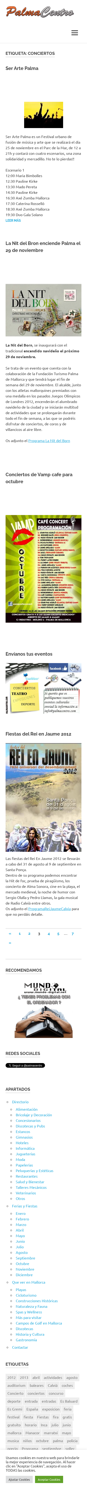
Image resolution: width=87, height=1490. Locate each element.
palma (58, 1440)
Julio (20, 1246)
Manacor (33, 1432)
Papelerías (24, 1165)
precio (12, 1448)
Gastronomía (26, 1339)
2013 (24, 1377)
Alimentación (27, 1109)
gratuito (14, 1424)
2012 (11, 1377)
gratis (67, 1416)
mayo (66, 1432)
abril (36, 1377)
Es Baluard (68, 1401)
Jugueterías (25, 1153)
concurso (56, 1393)
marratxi (51, 1432)
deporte (14, 1401)
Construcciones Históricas (37, 1300)
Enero (21, 1213)
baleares (37, 1385)
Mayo (20, 1235)
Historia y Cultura (30, 1334)
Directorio (20, 1101)
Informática (25, 1148)
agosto (71, 1377)
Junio (20, 1241)
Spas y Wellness (29, 1311)
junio (67, 1424)
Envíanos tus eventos (29, 654)
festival (13, 1416)
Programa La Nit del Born (49, 440)
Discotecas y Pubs (30, 1125)
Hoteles (22, 1142)
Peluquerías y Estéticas (34, 1170)
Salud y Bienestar (30, 1181)
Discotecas (24, 1328)
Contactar (20, 1347)
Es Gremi (14, 1409)
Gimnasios (24, 1137)
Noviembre (25, 1269)
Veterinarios (26, 1192)
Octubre (22, 1263)
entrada (31, 1401)
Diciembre (24, 1274)
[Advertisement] (43, 84)
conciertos (36, 1393)
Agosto (22, 1252)
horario (31, 1424)
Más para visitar (29, 1317)
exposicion (51, 1409)
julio (55, 1424)
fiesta (28, 1416)
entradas (49, 1401)
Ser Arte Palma (22, 68)
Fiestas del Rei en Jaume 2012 (38, 734)
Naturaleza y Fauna (31, 1306)
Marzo (21, 1224)
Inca (44, 1424)
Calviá (53, 1385)
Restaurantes (27, 1176)
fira (55, 1416)
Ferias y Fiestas (24, 1205)
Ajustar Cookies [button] (19, 1479)
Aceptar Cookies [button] (49, 1479)
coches (67, 1385)
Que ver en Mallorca (28, 1282)
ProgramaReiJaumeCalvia (49, 908)
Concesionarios (28, 1120)
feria (67, 1409)
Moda (20, 1159)
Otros (20, 1198)
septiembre (51, 1448)
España (32, 1409)
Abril (20, 1230)
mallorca (14, 1432)
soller (69, 1448)
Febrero (22, 1218)
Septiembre (25, 1257)
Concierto (15, 1393)
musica (13, 1440)
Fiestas (43, 1416)
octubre (42, 1440)
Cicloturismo (26, 1295)
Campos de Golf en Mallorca (39, 1323)
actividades (53, 1377)
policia (72, 1440)
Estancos (23, 1131)
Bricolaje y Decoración (34, 1114)
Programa (30, 1448)
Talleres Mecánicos (31, 1187)
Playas (21, 1289)
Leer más (13, 220)
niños (27, 1440)
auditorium (16, 1385)
